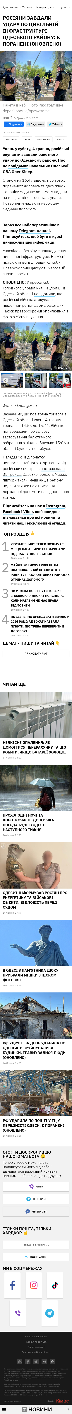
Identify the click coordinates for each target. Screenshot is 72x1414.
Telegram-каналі (34, 230)
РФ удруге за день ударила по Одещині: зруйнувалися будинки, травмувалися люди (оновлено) (34, 1050)
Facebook (11, 511)
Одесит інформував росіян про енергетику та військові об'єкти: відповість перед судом (35, 900)
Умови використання (36, 1336)
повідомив (18, 165)
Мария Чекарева (20, 132)
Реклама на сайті (36, 1347)
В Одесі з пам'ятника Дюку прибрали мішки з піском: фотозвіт (31, 975)
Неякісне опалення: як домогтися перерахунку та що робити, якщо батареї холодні (34, 747)
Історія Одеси (45, 7)
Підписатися (39, 1256)
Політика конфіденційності (36, 1352)
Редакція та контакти (36, 1341)
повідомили (44, 293)
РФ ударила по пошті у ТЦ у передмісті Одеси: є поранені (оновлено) (33, 1125)
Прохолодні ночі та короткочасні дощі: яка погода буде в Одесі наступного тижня (28, 822)
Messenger (39, 1211)
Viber (28, 511)
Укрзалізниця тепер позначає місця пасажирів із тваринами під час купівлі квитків (38, 549)
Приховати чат (36, 653)
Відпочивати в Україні (17, 7)
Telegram (39, 1199)
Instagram (55, 505)
